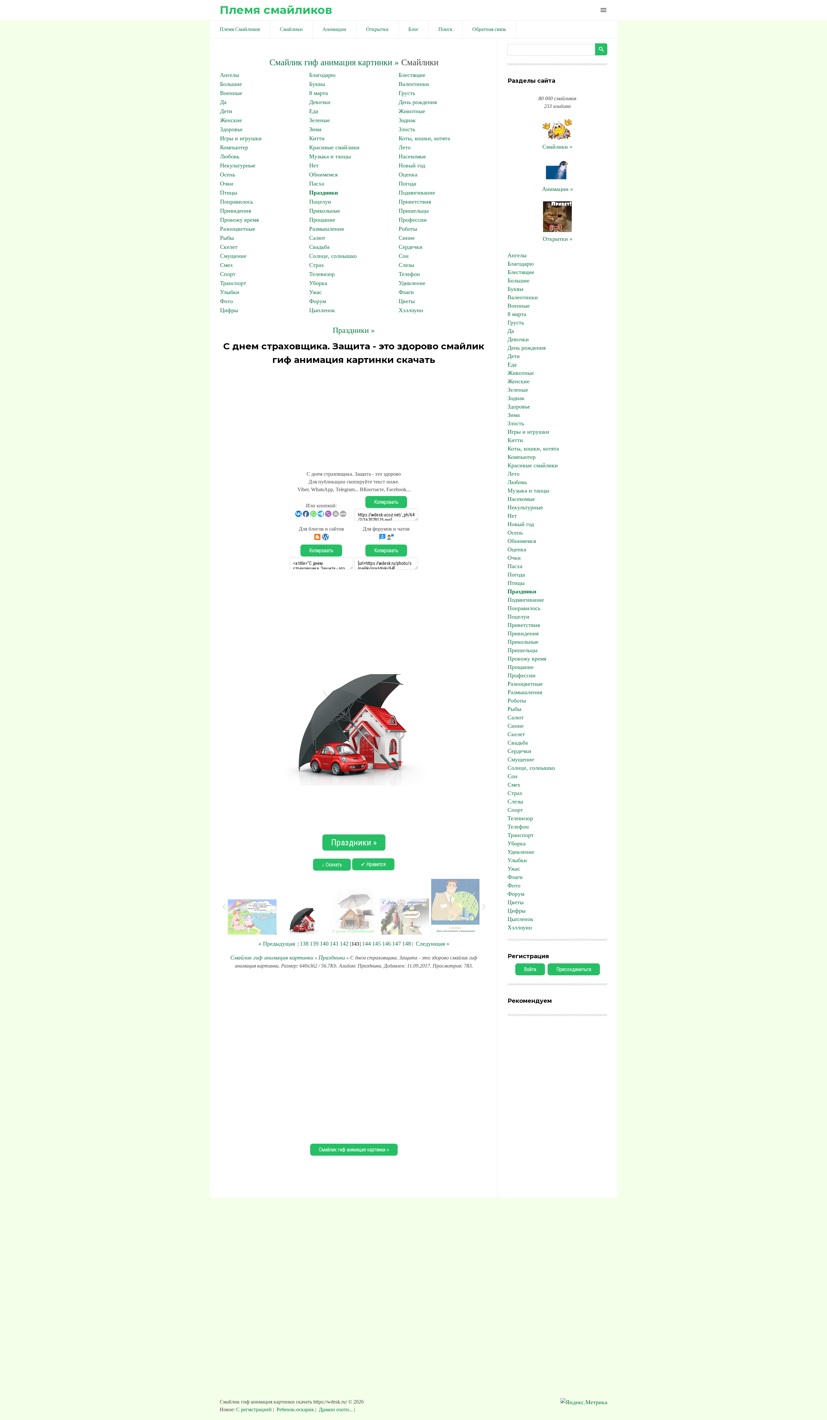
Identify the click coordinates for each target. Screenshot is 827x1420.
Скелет (228, 247)
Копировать (386, 502)
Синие (407, 238)
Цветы (407, 301)
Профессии (413, 220)
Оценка (408, 174)
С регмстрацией (254, 1409)
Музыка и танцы (330, 156)
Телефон (409, 274)
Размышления (326, 229)
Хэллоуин (411, 310)
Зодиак (407, 120)
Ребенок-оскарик (295, 1409)
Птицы (228, 192)
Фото (226, 301)
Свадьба (319, 247)
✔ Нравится (373, 864)
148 (406, 943)
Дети (226, 111)
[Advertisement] (353, 415)
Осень (227, 174)
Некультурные (238, 165)
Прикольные (324, 210)
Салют (317, 238)
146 (386, 943)
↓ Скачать (332, 865)
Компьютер (234, 147)
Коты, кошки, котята (424, 138)
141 (334, 943)
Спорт (228, 274)
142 (344, 943)
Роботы (408, 229)
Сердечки (411, 247)
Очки (226, 183)
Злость (407, 129)
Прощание (322, 220)
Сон (404, 256)
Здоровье (231, 129)
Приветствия (415, 201)
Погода (407, 183)
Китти (317, 138)
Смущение (233, 256)
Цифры (229, 310)
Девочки (319, 102)
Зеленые (319, 120)
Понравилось (236, 201)
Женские (231, 120)
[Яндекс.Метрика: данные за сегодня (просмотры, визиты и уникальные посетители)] (583, 1402)
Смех (226, 265)
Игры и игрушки (241, 138)
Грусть (407, 93)
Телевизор (322, 274)
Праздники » (354, 330)
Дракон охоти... (336, 1409)
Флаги (406, 292)
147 (396, 943)
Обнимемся (323, 174)
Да (223, 102)
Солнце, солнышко (333, 256)
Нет (314, 165)
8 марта (318, 93)
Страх (316, 265)
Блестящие (412, 75)
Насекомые (412, 156)
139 (314, 943)
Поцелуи (320, 201)
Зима (315, 129)
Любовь (229, 156)
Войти (530, 969)
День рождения (418, 102)
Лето (405, 147)
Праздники (323, 192)
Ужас (315, 292)
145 (376, 943)
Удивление (412, 283)
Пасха (316, 183)
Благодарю (322, 75)
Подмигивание (417, 192)
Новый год (412, 165)
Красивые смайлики (334, 147)
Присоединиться (573, 969)
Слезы (406, 265)
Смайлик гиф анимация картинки (271, 957)
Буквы (317, 84)
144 (366, 943)
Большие (231, 84)
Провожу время (239, 220)
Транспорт (233, 283)
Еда (313, 111)
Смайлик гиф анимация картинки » (334, 62)
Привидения (235, 210)
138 (304, 943)
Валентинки (414, 84)
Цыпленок (322, 310)
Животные (412, 111)
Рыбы (227, 238)
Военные (231, 93)
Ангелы (229, 75)
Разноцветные (237, 229)
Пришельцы (414, 210)
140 (324, 943)
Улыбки (229, 292)
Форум (317, 301)
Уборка (318, 283)
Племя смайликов (276, 10)
